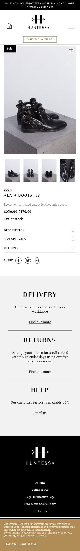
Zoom (71, 49)
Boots (8, 189)
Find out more (40, 322)
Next (69, 100)
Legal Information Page (40, 497)
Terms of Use (40, 489)
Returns (40, 482)
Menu (69, 27)
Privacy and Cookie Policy (40, 504)
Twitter (28, 260)
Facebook (18, 260)
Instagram (37, 260)
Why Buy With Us (40, 39)
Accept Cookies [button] (28, 544)
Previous (11, 100)
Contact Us (40, 511)
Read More (10, 544)
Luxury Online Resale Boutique (38, 22)
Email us (40, 413)
